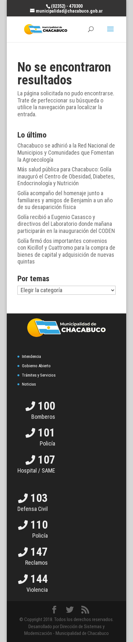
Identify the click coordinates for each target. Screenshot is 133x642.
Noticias (29, 384)
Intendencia (31, 356)
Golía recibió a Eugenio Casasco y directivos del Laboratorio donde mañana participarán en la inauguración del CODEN (66, 224)
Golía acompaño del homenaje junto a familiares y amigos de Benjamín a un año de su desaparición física (65, 200)
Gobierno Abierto (36, 365)
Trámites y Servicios (39, 375)
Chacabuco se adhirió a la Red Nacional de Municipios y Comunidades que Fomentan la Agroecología (66, 152)
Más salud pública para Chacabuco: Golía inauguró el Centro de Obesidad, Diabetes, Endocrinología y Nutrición (66, 176)
